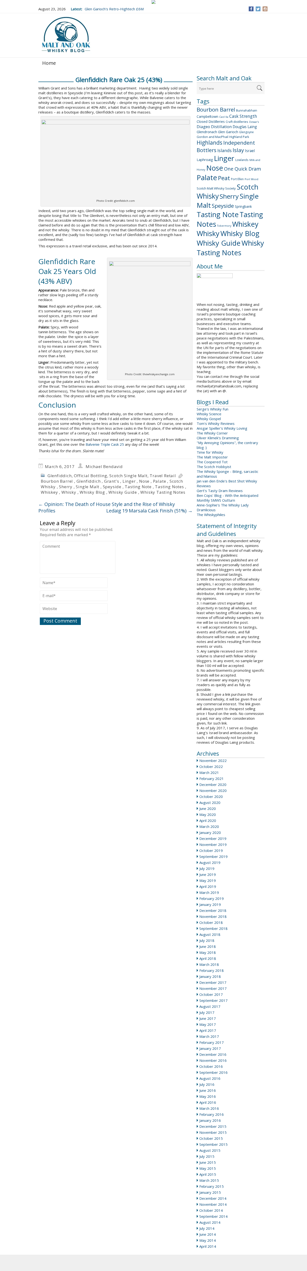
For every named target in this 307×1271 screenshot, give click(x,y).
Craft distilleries (237, 121)
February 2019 (211, 898)
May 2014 (207, 1240)
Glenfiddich (59, 475)
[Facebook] (251, 8)
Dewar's (254, 122)
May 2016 (207, 1096)
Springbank (243, 206)
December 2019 (212, 838)
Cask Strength (243, 116)
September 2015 (213, 1144)
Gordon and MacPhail (212, 137)
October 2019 (211, 850)
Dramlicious (206, 509)
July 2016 (206, 1084)
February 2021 (211, 778)
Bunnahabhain (246, 110)
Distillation (221, 126)
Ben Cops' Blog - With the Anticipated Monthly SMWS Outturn (227, 498)
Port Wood (251, 179)
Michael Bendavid (104, 466)
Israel (250, 150)
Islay (238, 150)
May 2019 (207, 880)
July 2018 (206, 940)
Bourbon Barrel (216, 109)
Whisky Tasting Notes (230, 247)
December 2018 (212, 910)
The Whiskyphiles (211, 514)
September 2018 (213, 928)
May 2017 (207, 1024)
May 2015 (207, 1168)
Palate (207, 177)
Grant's (111, 481)
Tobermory (224, 225)
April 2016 (207, 1102)
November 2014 (213, 1204)
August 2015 (209, 1150)
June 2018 (207, 946)
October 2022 (211, 766)
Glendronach (207, 131)
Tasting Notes (169, 486)
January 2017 (210, 1048)
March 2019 (209, 892)
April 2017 (207, 1030)
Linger (224, 158)
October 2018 (211, 922)
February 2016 (211, 1114)
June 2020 (207, 808)
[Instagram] (265, 8)
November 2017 (213, 988)
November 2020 (213, 790)
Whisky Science (209, 413)
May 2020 (207, 814)
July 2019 (206, 868)
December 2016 (212, 1054)
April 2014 (207, 1246)
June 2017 (207, 1018)
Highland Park (239, 137)
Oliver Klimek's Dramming (218, 437)
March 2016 (209, 1108)
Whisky (208, 233)
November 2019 (213, 844)
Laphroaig (205, 159)
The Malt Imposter (212, 457)
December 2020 (212, 784)
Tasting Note (218, 214)
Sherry (229, 196)
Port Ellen (237, 179)
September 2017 (213, 1000)
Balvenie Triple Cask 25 (105, 444)
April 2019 (207, 886)
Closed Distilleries (211, 121)
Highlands (209, 142)
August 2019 (209, 862)
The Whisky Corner (212, 433)
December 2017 (212, 982)
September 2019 (213, 856)
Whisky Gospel (209, 418)
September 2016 (213, 1072)
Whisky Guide (219, 243)
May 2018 (207, 952)
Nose (214, 168)
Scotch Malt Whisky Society (216, 188)
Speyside (223, 205)
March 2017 (209, 1036)
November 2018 (213, 916)
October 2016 (211, 1066)
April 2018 (207, 958)
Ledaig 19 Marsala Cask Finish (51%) (149, 510)
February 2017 (211, 1042)
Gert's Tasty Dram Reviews (220, 490)
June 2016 (207, 1090)
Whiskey (245, 224)
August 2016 (209, 1078)
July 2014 (206, 1228)
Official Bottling (90, 475)
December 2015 (212, 1126)
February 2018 (211, 970)
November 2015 (213, 1132)
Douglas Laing (245, 126)
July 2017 (206, 1012)
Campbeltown (207, 116)
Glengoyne (246, 132)
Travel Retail (163, 475)
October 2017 (211, 994)
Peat (224, 178)
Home (49, 63)
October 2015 (211, 1138)
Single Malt (87, 486)
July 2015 (206, 1156)
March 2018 (209, 964)
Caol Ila (223, 117)
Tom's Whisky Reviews (216, 423)
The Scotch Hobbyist (214, 466)
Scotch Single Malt (128, 475)
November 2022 (213, 760)
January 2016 (210, 1120)
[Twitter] (258, 8)
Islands (224, 150)
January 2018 (210, 976)
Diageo (203, 126)
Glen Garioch (228, 132)
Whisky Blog (239, 233)
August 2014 (209, 1222)
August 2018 (209, 934)
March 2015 (209, 1180)
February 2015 (211, 1186)
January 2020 (210, 832)
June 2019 (207, 874)
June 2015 (207, 1162)
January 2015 (210, 1192)
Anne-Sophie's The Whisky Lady (223, 505)
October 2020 (211, 796)
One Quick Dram (242, 169)
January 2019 (210, 904)
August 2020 (209, 802)
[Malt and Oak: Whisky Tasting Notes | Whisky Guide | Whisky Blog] (66, 35)
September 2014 (213, 1216)
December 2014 (212, 1198)
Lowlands (241, 160)
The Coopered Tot (212, 461)
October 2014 (211, 1210)
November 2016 (213, 1060)
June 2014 (207, 1234)
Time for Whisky (210, 452)
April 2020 (207, 820)
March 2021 (209, 772)
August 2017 (209, 1006)
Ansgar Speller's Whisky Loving (222, 428)
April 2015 (207, 1174)
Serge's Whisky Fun (212, 409)
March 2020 (209, 826)
